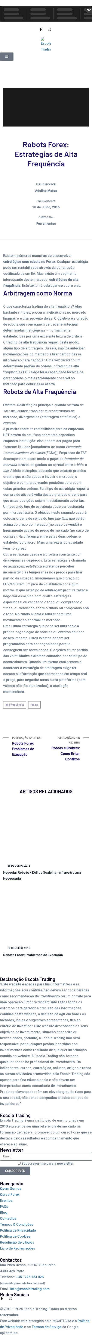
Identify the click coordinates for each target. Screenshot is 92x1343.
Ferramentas (46, 224)
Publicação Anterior (27, 746)
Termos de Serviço (46, 1327)
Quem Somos (10, 1189)
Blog (3, 1213)
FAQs (4, 1207)
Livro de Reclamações (17, 1248)
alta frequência (15, 704)
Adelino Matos (46, 191)
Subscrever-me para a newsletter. (47, 1163)
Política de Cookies (15, 1236)
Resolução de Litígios (17, 1242)
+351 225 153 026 (30, 1277)
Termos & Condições (16, 1224)
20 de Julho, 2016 (46, 207)
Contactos (8, 1218)
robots (34, 704)
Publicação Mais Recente (66, 748)
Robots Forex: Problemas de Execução (33, 955)
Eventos (6, 1201)
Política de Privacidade (18, 1230)
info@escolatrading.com (30, 1289)
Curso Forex (9, 1195)
